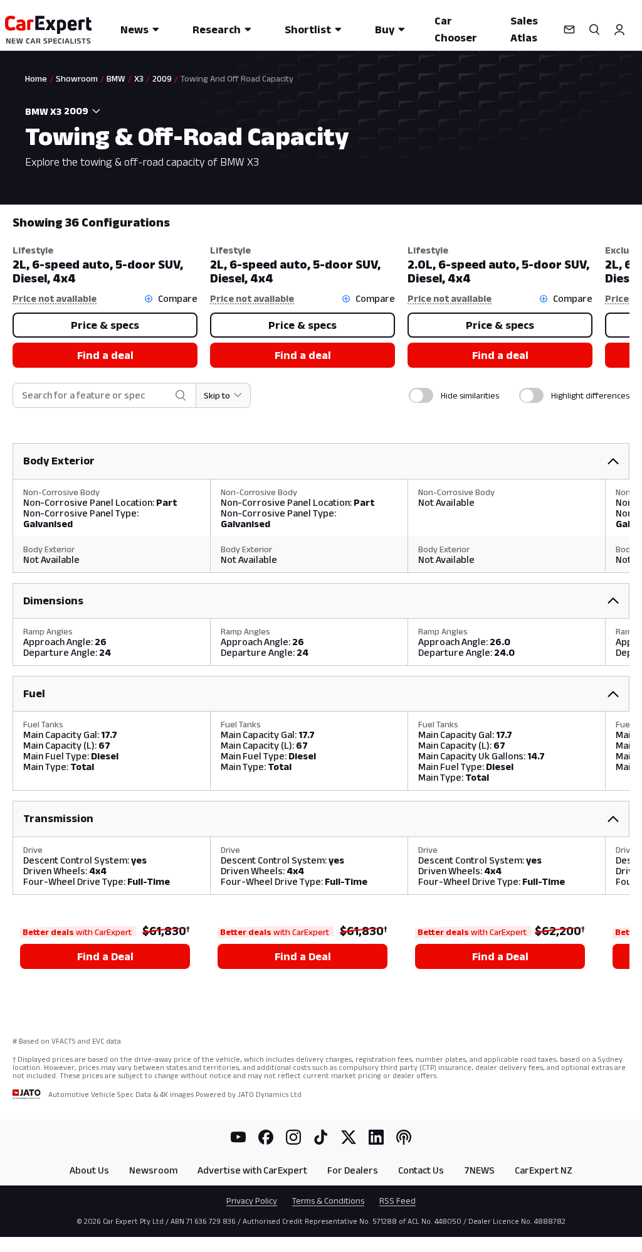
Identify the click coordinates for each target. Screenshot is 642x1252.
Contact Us (421, 1170)
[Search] (594, 29)
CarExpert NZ (543, 1170)
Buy (384, 29)
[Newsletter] (569, 29)
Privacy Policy (251, 1201)
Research (216, 29)
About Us (89, 1170)
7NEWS (479, 1170)
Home (36, 78)
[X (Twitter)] (348, 1137)
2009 (162, 78)
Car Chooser (455, 29)
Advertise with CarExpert (252, 1170)
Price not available (55, 298)
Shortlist (308, 29)
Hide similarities (470, 395)
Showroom (77, 78)
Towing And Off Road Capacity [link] (237, 78)
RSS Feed (397, 1201)
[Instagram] (293, 1137)
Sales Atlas (524, 29)
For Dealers (352, 1170)
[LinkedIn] (376, 1137)
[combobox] (83, 111)
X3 (139, 78)
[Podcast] (403, 1137)
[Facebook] (265, 1137)
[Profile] (619, 29)
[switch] (421, 395)
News (134, 29)
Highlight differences (590, 395)
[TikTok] (321, 1137)
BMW (116, 78)
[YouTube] (238, 1137)
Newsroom (153, 1170)
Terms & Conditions (328, 1201)
